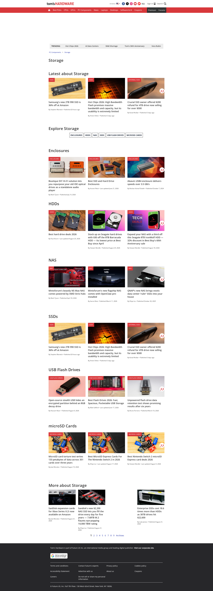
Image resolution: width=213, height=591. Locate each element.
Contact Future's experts (88, 566)
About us (110, 571)
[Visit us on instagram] (131, 3)
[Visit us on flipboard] (139, 3)
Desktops (114, 10)
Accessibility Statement (59, 571)
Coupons (138, 10)
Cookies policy (140, 566)
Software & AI (126, 10)
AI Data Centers (91, 46)
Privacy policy (112, 566)
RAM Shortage (112, 46)
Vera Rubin (156, 46)
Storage (67, 52)
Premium (152, 10)
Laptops (104, 10)
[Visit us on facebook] (123, 3)
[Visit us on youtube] (135, 3)
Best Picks (57, 10)
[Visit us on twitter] (127, 3)
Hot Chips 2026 (71, 46)
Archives (120, 535)
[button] (161, 3)
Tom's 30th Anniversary (134, 46)
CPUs (66, 10)
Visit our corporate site (144, 548)
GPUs (73, 10)
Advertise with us (85, 571)
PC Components (84, 10)
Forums (162, 10)
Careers (53, 576)
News (96, 10)
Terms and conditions (59, 566)
